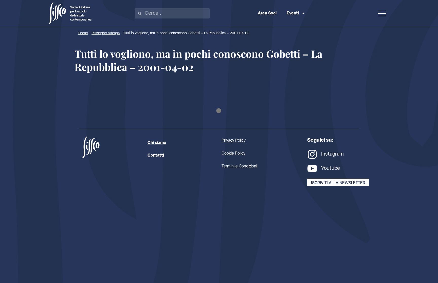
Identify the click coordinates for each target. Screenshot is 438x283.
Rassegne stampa (106, 33)
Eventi (293, 13)
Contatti (156, 156)
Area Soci (267, 13)
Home (83, 33)
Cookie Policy (233, 154)
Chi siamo (157, 143)
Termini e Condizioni (239, 166)
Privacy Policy (234, 141)
